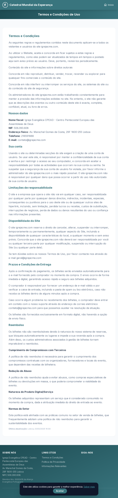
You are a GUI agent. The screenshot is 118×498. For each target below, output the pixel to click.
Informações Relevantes (54, 466)
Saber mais (89, 486)
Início (109, 5)
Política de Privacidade (53, 462)
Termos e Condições (52, 457)
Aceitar (60, 491)
